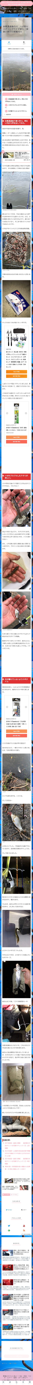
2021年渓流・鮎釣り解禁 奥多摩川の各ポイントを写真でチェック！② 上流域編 (17, 1145)
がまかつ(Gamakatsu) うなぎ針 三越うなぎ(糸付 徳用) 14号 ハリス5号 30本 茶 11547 (16, 724)
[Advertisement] (16, 460)
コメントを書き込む (16, 1356)
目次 (15, 94)
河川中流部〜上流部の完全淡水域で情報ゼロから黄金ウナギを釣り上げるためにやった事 (17, 1153)
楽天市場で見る (16, 376)
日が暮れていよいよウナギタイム (17, 111)
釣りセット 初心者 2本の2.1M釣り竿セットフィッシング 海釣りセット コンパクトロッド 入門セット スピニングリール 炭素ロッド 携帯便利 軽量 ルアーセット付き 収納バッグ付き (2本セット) (16, 359)
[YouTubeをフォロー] (24, 1226)
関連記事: (8, 114)
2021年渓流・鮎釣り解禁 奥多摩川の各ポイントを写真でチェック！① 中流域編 (17, 1161)
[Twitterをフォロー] (9, 1226)
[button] (24, 43)
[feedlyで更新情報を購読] (9, 1230)
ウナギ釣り (7, 1194)
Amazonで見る (16, 371)
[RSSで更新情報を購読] (24, 1230)
